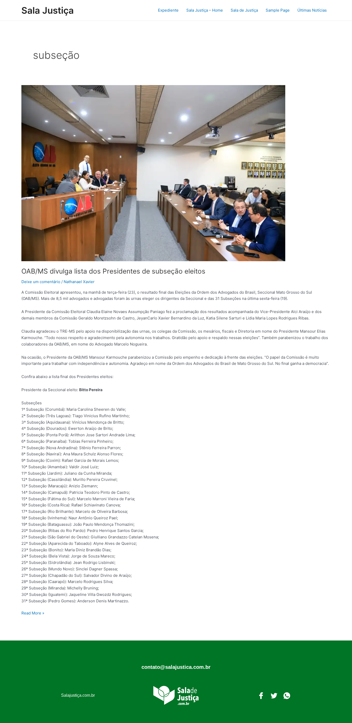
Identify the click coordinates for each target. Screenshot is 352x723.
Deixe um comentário (40, 281)
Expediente (168, 10)
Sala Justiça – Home (204, 10)
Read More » (32, 612)
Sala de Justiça (244, 10)
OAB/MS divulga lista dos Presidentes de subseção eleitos (113, 271)
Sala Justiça (47, 10)
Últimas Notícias (312, 10)
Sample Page (278, 10)
